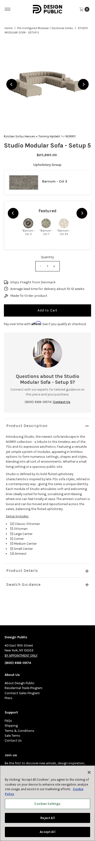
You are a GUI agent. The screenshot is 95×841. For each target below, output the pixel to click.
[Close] (89, 772)
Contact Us (13, 740)
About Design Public (20, 683)
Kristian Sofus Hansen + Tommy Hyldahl (32, 136)
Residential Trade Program (23, 688)
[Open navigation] (7, 9)
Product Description (27, 425)
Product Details (22, 570)
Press (8, 698)
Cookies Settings (47, 804)
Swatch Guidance (23, 584)
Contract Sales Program (22, 693)
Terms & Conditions (19, 731)
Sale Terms (12, 735)
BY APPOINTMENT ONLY (21, 655)
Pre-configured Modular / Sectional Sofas (45, 28)
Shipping (11, 725)
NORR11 (71, 136)
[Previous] (11, 84)
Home (9, 28)
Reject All (47, 818)
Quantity (47, 257)
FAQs (8, 721)
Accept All (47, 832)
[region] (47, 84)
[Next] (83, 84)
